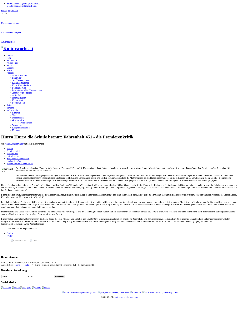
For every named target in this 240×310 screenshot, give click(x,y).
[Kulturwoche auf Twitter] (16, 287)
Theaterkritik (12, 153)
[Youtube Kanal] (46, 287)
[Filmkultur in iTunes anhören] (135, 292)
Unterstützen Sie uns (10, 23)
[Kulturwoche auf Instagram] (25, 287)
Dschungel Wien (14, 161)
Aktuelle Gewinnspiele (11, 32)
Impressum (134, 297)
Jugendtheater (13, 156)
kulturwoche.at (121, 297)
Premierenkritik (13, 151)
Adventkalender (8, 42)
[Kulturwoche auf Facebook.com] (6, 287)
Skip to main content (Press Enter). (22, 6)
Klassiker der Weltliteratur (18, 158)
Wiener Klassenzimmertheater (20, 163)
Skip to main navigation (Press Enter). (23, 3)
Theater (10, 148)
